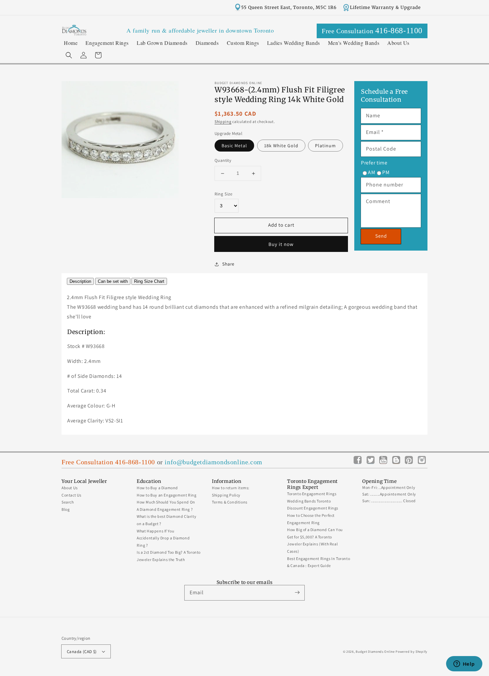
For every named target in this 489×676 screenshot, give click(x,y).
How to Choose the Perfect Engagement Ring (311, 519)
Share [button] (228, 264)
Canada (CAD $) (82, 651)
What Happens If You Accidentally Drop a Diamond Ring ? (163, 538)
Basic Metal (234, 146)
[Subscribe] (297, 592)
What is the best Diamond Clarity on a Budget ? (166, 520)
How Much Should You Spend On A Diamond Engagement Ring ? (166, 506)
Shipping (223, 121)
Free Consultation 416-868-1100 (108, 462)
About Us (70, 487)
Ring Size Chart (149, 281)
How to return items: (230, 487)
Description (80, 281)
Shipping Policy (226, 495)
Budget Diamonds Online (375, 651)
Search (68, 502)
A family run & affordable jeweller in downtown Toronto (200, 30)
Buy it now (281, 244)
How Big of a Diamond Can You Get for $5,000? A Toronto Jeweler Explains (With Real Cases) (315, 540)
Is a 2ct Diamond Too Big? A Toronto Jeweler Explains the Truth (169, 556)
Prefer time (374, 162)
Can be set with (113, 281)
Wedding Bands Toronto (309, 501)
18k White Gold (281, 146)
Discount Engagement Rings (312, 508)
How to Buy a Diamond (157, 487)
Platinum (325, 146)
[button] (69, 55)
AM (371, 172)
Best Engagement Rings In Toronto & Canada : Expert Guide (318, 562)
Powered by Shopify (411, 651)
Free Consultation (372, 30)
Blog (66, 509)
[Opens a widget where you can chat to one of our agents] (464, 664)
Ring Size (223, 194)
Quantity (223, 161)
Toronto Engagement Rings (311, 493)
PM (386, 172)
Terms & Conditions (229, 502)
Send (381, 236)
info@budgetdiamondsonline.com (213, 462)
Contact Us (72, 495)
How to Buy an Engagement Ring (166, 495)
